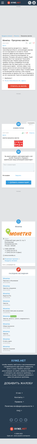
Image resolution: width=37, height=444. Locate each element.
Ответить (31, 133)
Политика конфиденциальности (18, 406)
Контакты (18, 397)
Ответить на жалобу (18, 86)
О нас (18, 393)
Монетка (6, 278)
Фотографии (6, 175)
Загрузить (18, 175)
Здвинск (23, 80)
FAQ (18, 411)
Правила (18, 402)
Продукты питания (11, 260)
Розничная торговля (11, 259)
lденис (4, 135)
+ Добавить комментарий (18, 182)
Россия (7, 80)
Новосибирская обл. (15, 80)
